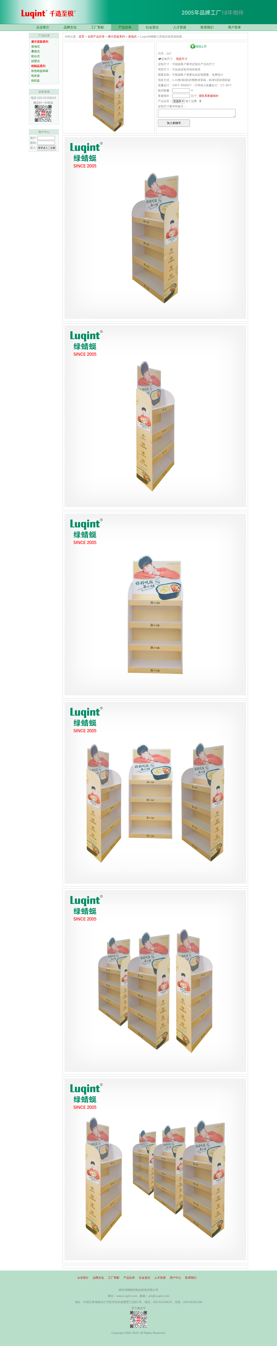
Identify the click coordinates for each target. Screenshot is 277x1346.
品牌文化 (70, 27)
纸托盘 (35, 80)
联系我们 (207, 27)
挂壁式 (35, 61)
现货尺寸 (181, 58)
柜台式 (35, 56)
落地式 (35, 46)
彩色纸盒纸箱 (39, 70)
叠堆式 (35, 51)
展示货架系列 (116, 36)
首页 (81, 36)
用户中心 (175, 1277)
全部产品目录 (96, 36)
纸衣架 (35, 75)
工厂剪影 (97, 27)
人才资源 (179, 27)
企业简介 (42, 27)
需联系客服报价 (209, 95)
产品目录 (124, 27)
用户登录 (234, 27)
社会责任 (152, 27)
